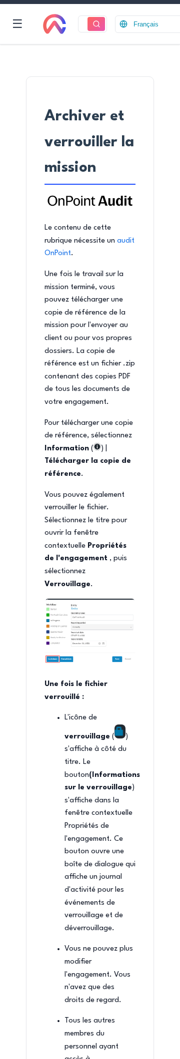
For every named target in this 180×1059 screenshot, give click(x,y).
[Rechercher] (96, 24)
